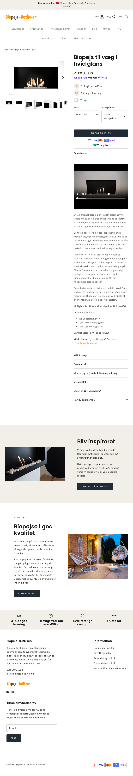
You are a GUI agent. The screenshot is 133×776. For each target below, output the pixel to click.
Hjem (7, 49)
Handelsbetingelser (104, 648)
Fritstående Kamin (60, 28)
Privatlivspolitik (102, 653)
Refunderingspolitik (104, 658)
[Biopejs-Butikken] (21, 17)
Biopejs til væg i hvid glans (24, 49)
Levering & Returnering (87, 390)
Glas (76, 107)
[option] (35, 77)
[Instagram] (12, 692)
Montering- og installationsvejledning (95, 373)
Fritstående (36, 28)
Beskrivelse (80, 153)
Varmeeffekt (81, 382)
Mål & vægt (80, 355)
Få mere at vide (27, 593)
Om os (106, 28)
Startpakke (107, 107)
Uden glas (81, 114)
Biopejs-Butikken (21, 764)
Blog (94, 28)
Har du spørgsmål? (84, 399)
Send (14, 738)
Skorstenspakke (82, 38)
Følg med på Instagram (95, 486)
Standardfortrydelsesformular (110, 668)
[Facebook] (7, 692)
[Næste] (62, 77)
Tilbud (63, 38)
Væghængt (18, 28)
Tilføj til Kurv (101, 133)
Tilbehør (81, 28)
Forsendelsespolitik (104, 663)
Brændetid (80, 364)
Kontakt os (48, 38)
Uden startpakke (110, 116)
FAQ (119, 28)
